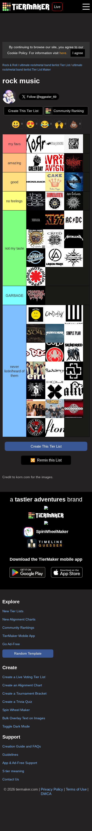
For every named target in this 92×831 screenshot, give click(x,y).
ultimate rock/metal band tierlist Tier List (45, 65)
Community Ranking (69, 111)
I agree (77, 53)
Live (57, 7)
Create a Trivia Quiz (17, 702)
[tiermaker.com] (26, 6)
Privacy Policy (52, 789)
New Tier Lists (12, 611)
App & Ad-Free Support (19, 763)
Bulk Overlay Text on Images (23, 718)
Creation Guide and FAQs (21, 746)
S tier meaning (13, 771)
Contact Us (10, 779)
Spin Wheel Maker (16, 710)
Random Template (28, 653)
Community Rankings (18, 627)
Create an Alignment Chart (22, 685)
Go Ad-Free (11, 644)
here (62, 53)
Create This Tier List (23, 111)
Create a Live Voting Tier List (23, 677)
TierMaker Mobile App (18, 636)
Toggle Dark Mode (16, 726)
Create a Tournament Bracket (24, 693)
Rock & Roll (9, 65)
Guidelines (10, 754)
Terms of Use (76, 789)
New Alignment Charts (18, 619)
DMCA (46, 794)
